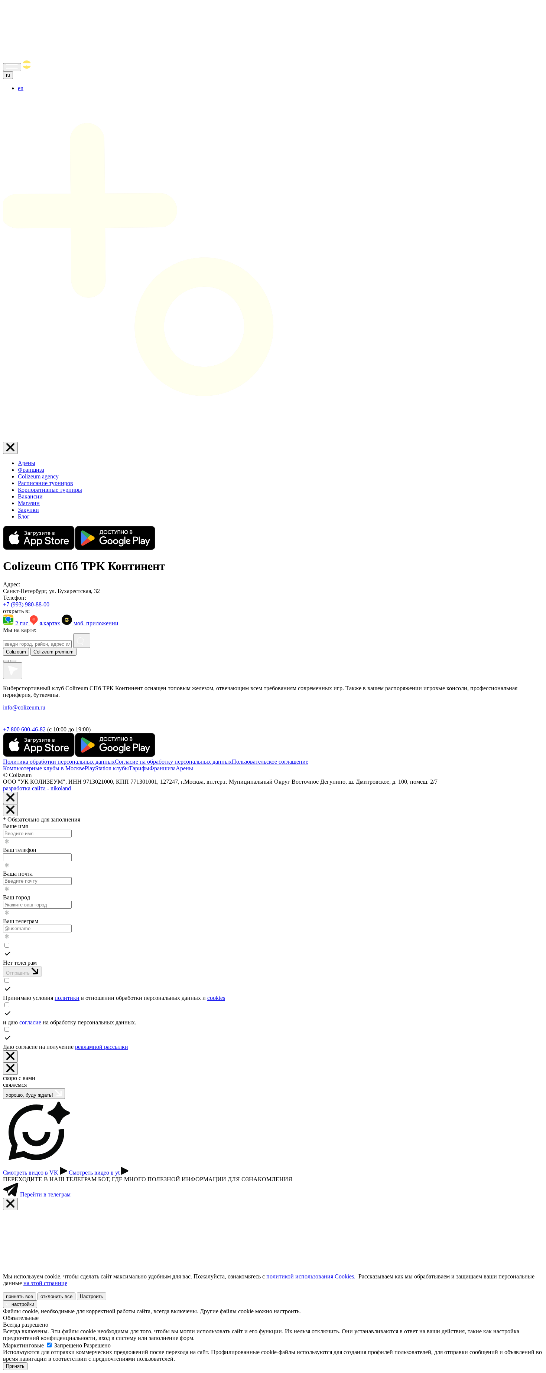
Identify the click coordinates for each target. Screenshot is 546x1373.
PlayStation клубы (107, 768)
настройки (22, 1304)
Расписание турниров (45, 483)
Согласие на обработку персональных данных (173, 761)
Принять (15, 1366)
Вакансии (30, 496)
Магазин (29, 503)
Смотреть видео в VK (31, 1172)
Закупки (28, 510)
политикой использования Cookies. (310, 1276)
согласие (30, 1022)
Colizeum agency (38, 476)
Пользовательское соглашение (270, 761)
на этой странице (45, 1283)
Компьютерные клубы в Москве (44, 768)
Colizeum (16, 652)
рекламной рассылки (101, 1047)
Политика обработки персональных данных (59, 761)
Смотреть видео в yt (95, 1172)
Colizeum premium (53, 652)
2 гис (22, 623)
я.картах (50, 623)
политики (67, 998)
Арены (26, 463)
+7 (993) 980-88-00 (26, 604)
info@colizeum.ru (24, 707)
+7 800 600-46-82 (24, 729)
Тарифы (139, 768)
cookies (216, 998)
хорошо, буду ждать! (30, 1095)
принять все (19, 1296)
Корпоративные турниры (50, 490)
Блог (24, 516)
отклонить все (56, 1296)
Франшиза (31, 470)
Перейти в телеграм (45, 1194)
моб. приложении (95, 623)
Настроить (91, 1296)
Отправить (18, 973)
